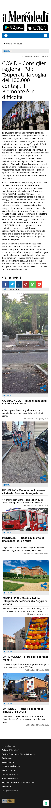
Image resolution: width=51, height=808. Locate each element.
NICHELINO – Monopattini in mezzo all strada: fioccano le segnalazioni (23, 492)
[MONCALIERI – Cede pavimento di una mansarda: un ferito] (25, 519)
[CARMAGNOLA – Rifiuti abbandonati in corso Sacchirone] (25, 343)
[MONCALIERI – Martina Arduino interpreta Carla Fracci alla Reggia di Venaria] (26, 575)
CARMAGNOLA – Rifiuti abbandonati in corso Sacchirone (24, 402)
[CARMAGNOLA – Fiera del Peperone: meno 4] (26, 633)
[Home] (5, 35)
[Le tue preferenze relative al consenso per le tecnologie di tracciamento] (46, 803)
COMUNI (18, 43)
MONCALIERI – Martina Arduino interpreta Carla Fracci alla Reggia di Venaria (25, 601)
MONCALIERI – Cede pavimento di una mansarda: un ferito (23, 539)
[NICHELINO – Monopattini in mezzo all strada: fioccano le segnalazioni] (25, 452)
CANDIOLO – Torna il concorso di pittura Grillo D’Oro (23, 710)
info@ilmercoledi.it (10, 790)
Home (9, 43)
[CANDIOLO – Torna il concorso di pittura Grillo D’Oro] (26, 687)
